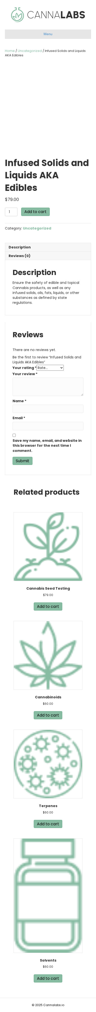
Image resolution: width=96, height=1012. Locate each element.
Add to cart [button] (48, 606)
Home (10, 50)
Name (19, 401)
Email (19, 417)
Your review (25, 373)
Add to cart (35, 212)
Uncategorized (30, 50)
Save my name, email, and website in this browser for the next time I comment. (47, 445)
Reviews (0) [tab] (20, 255)
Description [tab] (20, 247)
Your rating (24, 367)
